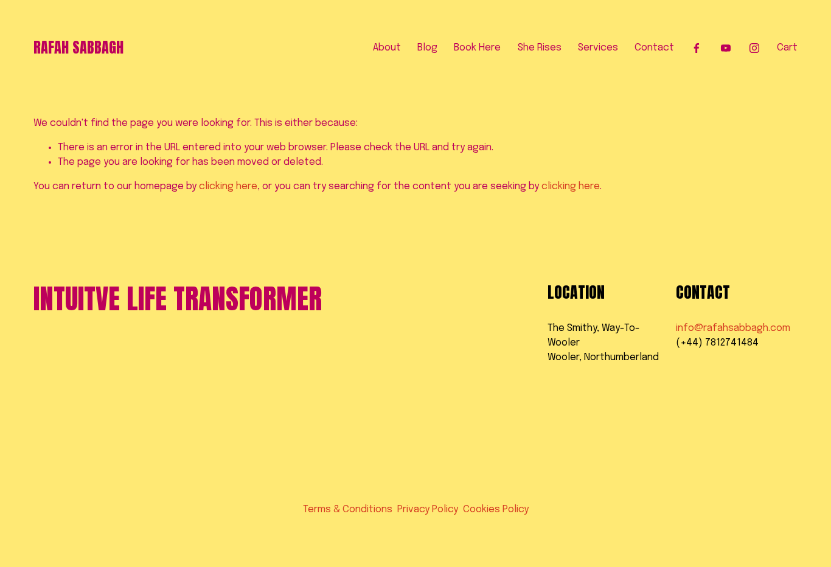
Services (598, 48)
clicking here (228, 186)
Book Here (477, 48)
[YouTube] (726, 48)
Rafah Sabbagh (78, 47)
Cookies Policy (496, 509)
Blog (427, 48)
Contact (654, 48)
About (387, 48)
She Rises (540, 48)
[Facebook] (696, 48)
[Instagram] (754, 48)
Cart (787, 48)
